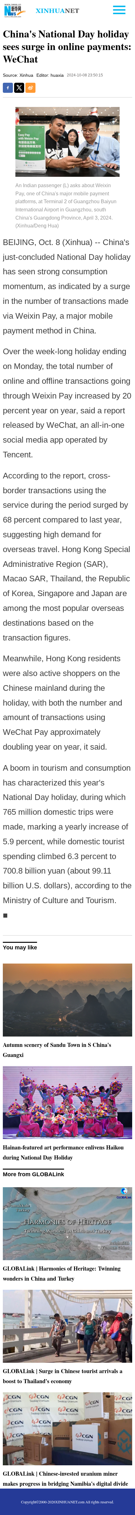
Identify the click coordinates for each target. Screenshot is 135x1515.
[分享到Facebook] (8, 88)
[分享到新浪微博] (30, 88)
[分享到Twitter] (19, 88)
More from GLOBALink (33, 1174)
